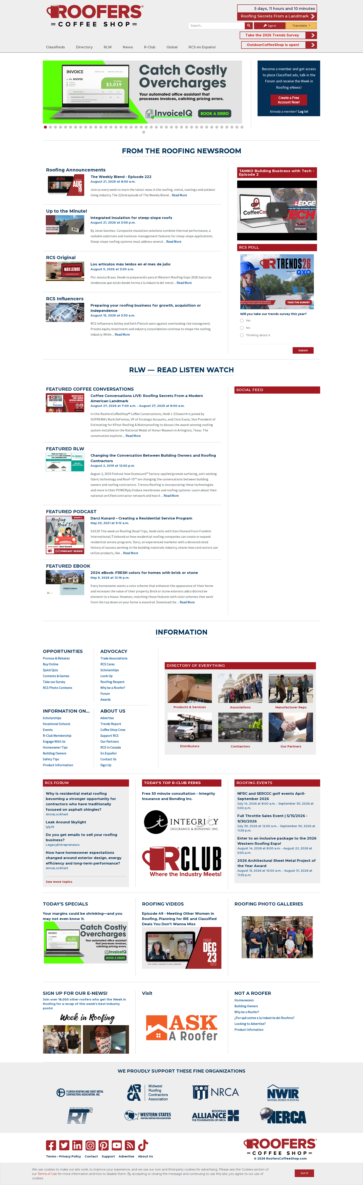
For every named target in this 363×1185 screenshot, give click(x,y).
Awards (105, 699)
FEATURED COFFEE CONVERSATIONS (90, 389)
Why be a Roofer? (112, 687)
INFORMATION (181, 632)
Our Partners (109, 741)
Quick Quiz (50, 670)
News (128, 47)
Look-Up (106, 676)
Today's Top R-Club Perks (172, 783)
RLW (108, 47)
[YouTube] (117, 1145)
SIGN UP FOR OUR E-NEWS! (75, 993)
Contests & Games (56, 676)
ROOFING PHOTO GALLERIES (268, 904)
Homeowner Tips (55, 747)
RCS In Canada (110, 747)
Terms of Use (47, 1174)
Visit (147, 993)
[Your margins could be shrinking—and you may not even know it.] (86, 942)
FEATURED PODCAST (71, 511)
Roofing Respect (112, 682)
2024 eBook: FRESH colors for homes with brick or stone (144, 573)
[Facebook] (51, 1145)
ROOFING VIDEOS (163, 904)
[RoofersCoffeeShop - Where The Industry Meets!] (94, 15)
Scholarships (52, 718)
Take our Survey (54, 682)
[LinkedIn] (77, 1145)
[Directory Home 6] (291, 727)
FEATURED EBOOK (68, 566)
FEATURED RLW (65, 448)
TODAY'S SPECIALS (65, 904)
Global (172, 47)
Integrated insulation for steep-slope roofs (131, 218)
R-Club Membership (57, 735)
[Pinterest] (104, 1145)
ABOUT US (112, 711)
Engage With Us (54, 741)
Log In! (303, 111)
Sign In (271, 26)
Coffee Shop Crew (112, 730)
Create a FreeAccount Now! (289, 99)
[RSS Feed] (130, 1145)
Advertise (107, 718)
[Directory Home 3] (291, 688)
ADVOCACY (113, 651)
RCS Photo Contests (57, 687)
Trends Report (110, 724)
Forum (105, 693)
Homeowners (244, 1000)
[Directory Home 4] (190, 727)
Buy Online (50, 664)
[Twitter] (64, 1145)
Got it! (304, 1173)
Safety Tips (51, 759)
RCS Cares (107, 664)
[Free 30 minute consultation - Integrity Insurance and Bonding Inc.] (181, 822)
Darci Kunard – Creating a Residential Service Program (141, 518)
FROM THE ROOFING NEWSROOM (181, 151)
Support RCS (109, 735)
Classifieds (55, 47)
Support (108, 1156)
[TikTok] (143, 1145)
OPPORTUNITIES (63, 651)
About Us (145, 1156)
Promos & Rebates (56, 658)
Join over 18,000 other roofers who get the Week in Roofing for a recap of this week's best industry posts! (84, 1004)
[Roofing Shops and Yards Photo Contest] (277, 937)
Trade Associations (114, 658)
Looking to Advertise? (250, 1024)
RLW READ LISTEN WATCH (181, 370)
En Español (108, 753)
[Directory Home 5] (240, 727)
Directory (84, 47)
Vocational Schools (56, 724)
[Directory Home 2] (240, 688)
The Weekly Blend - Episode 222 (121, 177)
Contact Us (108, 759)
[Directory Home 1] (190, 688)
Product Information (58, 765)
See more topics (59, 882)
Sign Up (105, 765)
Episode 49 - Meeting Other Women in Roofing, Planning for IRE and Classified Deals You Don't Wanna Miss (179, 918)
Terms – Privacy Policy (63, 1156)
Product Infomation (248, 1029)
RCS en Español (202, 47)
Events (48, 730)
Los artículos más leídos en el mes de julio (131, 264)
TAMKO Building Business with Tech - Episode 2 (276, 173)
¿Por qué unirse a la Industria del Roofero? (264, 1018)
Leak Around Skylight (66, 822)
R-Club (149, 47)
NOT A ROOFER (252, 993)
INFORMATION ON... (66, 711)
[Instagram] (90, 1145)
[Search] (249, 25)
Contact (91, 1156)
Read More (179, 195)
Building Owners (54, 753)
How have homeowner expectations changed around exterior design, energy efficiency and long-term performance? (83, 857)
